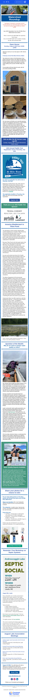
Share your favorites (8, 502)
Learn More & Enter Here (14, 545)
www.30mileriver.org (14, 676)
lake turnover (11, 412)
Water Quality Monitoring (9, 481)
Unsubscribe (6, 689)
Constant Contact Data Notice (20, 689)
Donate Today (14, 672)
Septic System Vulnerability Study (11, 615)
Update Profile (11, 689)
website (11, 191)
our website (17, 619)
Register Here (14, 200)
